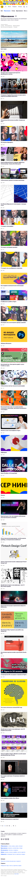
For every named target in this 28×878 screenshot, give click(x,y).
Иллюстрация (16, 25)
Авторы (20, 6)
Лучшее (15, 27)
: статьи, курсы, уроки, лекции (11, 846)
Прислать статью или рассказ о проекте (11, 861)
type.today (16, 873)
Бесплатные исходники (6, 27)
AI (5, 6)
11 (13, 825)
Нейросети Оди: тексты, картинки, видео (11, 865)
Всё (2, 10)
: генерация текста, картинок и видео (13, 854)
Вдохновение (19, 10)
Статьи (13, 10)
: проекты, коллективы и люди (11, 848)
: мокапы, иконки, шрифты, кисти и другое (13, 852)
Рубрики (14, 6)
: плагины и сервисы (9, 850)
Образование (7, 10)
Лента (9, 6)
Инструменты (8, 25)
